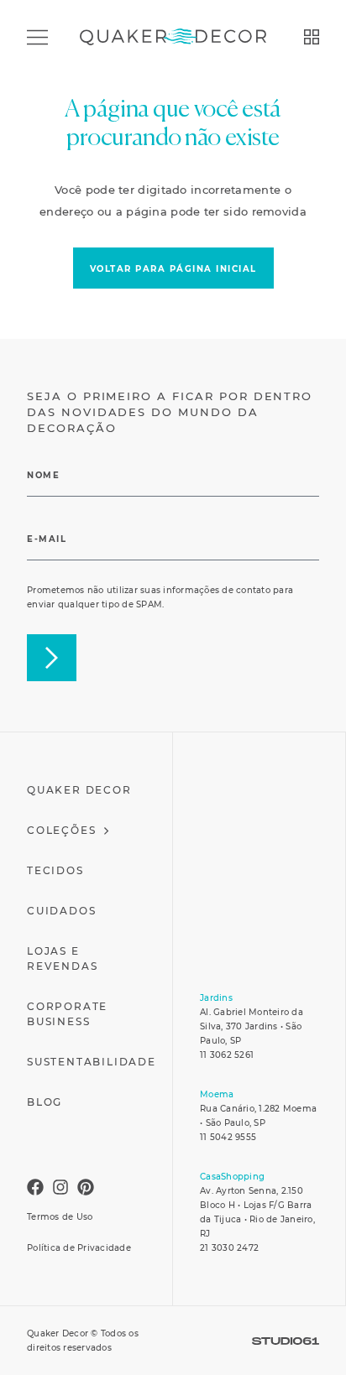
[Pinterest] (85, 1187)
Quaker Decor (79, 790)
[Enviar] (51, 657)
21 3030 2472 (229, 1247)
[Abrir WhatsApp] (308, 1337)
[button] (173, 268)
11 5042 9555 (228, 1137)
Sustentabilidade (91, 1061)
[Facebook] (35, 1187)
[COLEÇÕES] (311, 36)
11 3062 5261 (227, 1054)
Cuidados (61, 910)
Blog (44, 1102)
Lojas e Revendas (62, 958)
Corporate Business (67, 1014)
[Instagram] (60, 1187)
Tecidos (55, 870)
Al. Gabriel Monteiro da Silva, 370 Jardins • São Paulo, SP (251, 1026)
